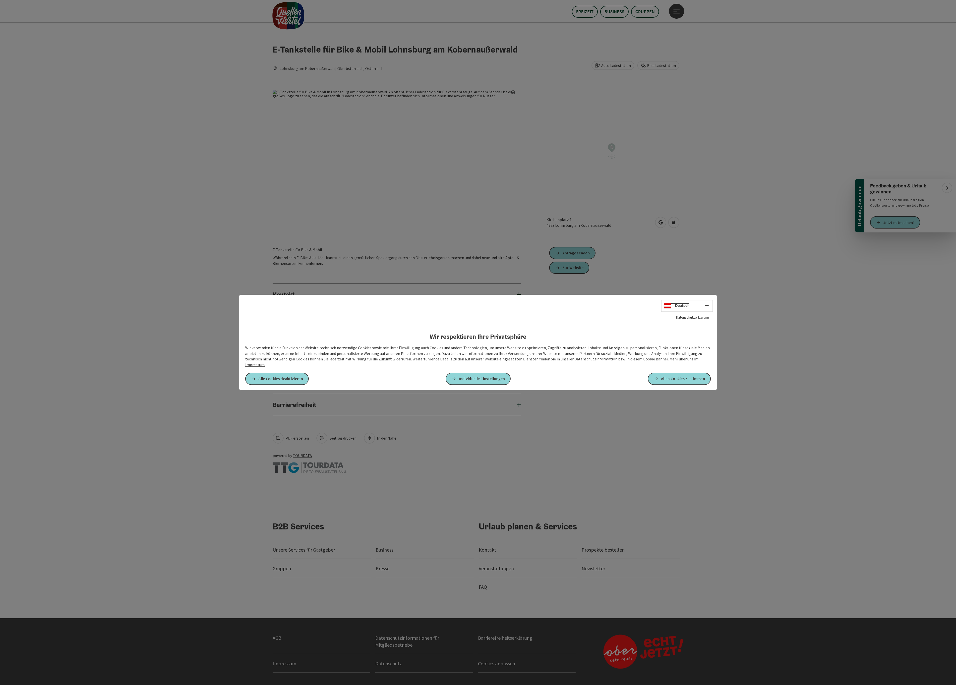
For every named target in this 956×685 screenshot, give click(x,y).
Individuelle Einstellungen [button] (482, 378)
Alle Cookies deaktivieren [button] (280, 378)
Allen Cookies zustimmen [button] (683, 378)
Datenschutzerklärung (692, 317)
